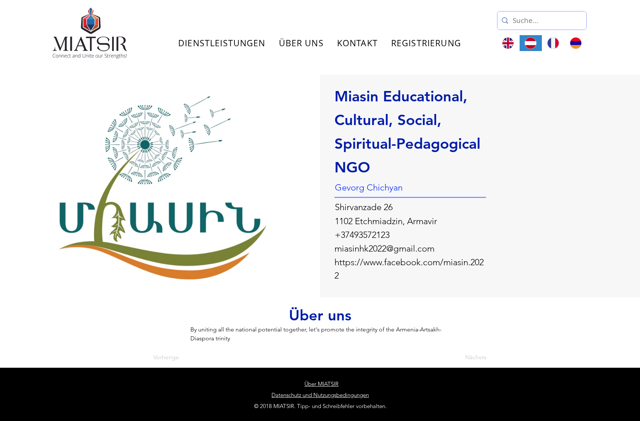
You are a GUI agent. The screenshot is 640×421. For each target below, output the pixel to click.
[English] (508, 43)
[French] (553, 43)
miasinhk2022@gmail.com (384, 248)
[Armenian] (575, 43)
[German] (530, 43)
